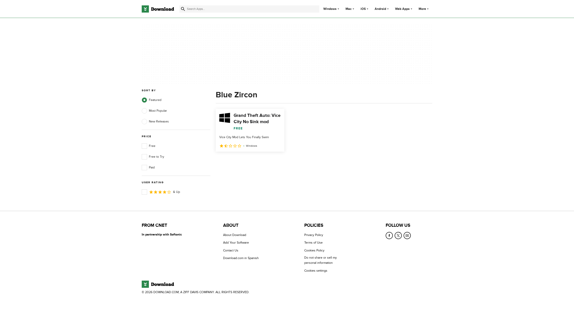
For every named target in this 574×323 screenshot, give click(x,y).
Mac (349, 9)
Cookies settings (315, 271)
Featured (155, 100)
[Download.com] (158, 9)
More (422, 9)
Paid (152, 167)
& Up (176, 192)
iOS (363, 9)
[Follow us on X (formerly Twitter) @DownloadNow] (398, 235)
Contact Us (230, 250)
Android (380, 9)
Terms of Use (313, 242)
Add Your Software (236, 242)
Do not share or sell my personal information (320, 260)
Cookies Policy (314, 250)
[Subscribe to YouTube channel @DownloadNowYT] (407, 235)
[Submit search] (183, 9)
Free (152, 146)
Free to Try (156, 157)
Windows (330, 9)
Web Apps (402, 9)
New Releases (159, 121)
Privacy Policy (313, 235)
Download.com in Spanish (241, 258)
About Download (234, 235)
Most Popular (158, 111)
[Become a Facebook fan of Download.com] (389, 235)
